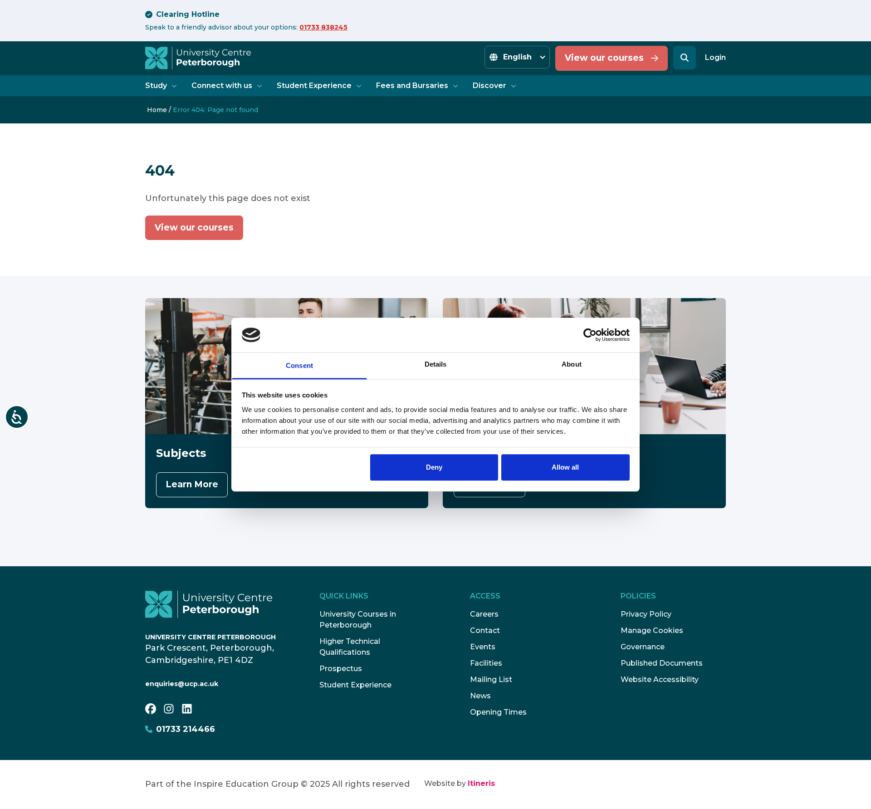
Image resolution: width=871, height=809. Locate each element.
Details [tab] (436, 364)
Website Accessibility (660, 679)
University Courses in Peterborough (357, 619)
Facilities (486, 663)
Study (156, 85)
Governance (643, 646)
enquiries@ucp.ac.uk (181, 684)
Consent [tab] (299, 366)
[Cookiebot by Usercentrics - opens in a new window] (590, 335)
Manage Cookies (652, 630)
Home (157, 110)
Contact (485, 630)
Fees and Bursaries (412, 85)
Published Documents (662, 663)
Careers (484, 614)
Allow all (565, 467)
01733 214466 (185, 729)
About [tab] (572, 364)
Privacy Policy (646, 614)
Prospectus (340, 668)
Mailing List (491, 679)
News (480, 695)
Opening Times (498, 712)
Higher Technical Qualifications (349, 647)
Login (715, 57)
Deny (434, 467)
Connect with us (221, 85)
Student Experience (314, 85)
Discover (489, 85)
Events (482, 646)
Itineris (481, 783)
